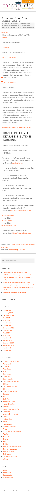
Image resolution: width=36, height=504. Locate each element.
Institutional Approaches (11, 409)
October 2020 (7, 325)
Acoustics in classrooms (11, 361)
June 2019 (6, 333)
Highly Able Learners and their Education (16, 282)
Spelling (5, 444)
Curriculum (6, 376)
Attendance (8, 24)
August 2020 (7, 330)
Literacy (5, 416)
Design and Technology (11, 381)
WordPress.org (8, 477)
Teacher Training (8, 451)
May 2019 (6, 335)
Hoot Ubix (15, 490)
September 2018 (8, 345)
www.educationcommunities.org (20, 210)
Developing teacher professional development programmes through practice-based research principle (18, 287)
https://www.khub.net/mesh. (21, 233)
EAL (4, 396)
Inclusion (18, 25)
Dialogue (6, 384)
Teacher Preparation (10, 449)
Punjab (31, 27)
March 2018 (7, 348)
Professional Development (12, 431)
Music (5, 421)
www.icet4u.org (17, 163)
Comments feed (8, 475)
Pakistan (26, 27)
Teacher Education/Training (12, 446)
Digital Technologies (10, 386)
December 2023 (8, 315)
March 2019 (7, 338)
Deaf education (8, 379)
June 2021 (6, 318)
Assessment (7, 364)
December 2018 (8, 343)
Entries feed (7, 472)
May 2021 (6, 320)
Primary (13, 27)
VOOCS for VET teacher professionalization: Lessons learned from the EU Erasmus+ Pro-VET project (18, 277)
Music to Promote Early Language (14, 292)
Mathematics (7, 419)
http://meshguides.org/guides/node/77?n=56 (17, 35)
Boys (14, 24)
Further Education (8, 25)
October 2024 (7, 310)
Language (6, 411)
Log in (5, 470)
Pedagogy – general (9, 426)
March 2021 (7, 323)
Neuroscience (7, 424)
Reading (5, 434)
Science (5, 439)
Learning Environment (10, 414)
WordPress (28, 490)
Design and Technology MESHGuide (15, 272)
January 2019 (7, 340)
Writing (5, 459)
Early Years (6, 399)
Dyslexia (6, 394)
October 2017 (7, 350)
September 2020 (8, 328)
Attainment (6, 366)
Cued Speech (7, 374)
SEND (5, 441)
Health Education (8, 404)
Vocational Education (10, 456)
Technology (7, 454)
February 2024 (8, 313)
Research (6, 436)
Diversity (6, 389)
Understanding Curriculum (16, 249)
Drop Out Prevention (23, 24)
